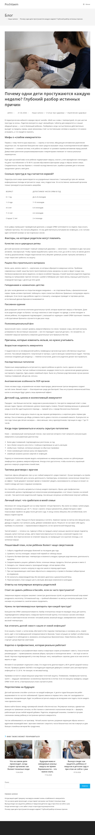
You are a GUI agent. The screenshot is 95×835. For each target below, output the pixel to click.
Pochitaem (11, 4)
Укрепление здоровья (76, 113)
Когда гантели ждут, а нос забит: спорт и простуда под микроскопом (29, 806)
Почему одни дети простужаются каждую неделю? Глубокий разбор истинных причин (51, 19)
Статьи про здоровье (55, 113)
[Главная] (5, 19)
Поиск (7, 782)
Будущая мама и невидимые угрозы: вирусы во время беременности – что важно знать (47, 766)
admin (10, 113)
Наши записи (37, 113)
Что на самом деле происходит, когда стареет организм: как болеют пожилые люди (19, 765)
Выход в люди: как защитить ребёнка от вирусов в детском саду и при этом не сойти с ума (76, 765)
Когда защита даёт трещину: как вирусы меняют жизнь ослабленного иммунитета (35, 798)
